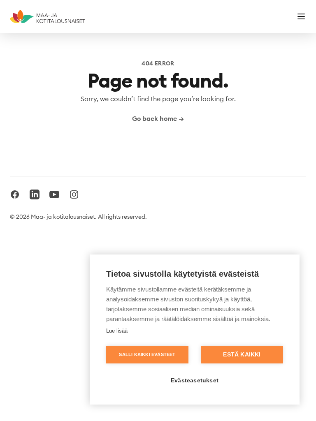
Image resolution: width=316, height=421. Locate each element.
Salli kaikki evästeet (147, 354)
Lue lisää (117, 331)
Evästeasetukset (194, 380)
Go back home (158, 118)
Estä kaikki (241, 355)
